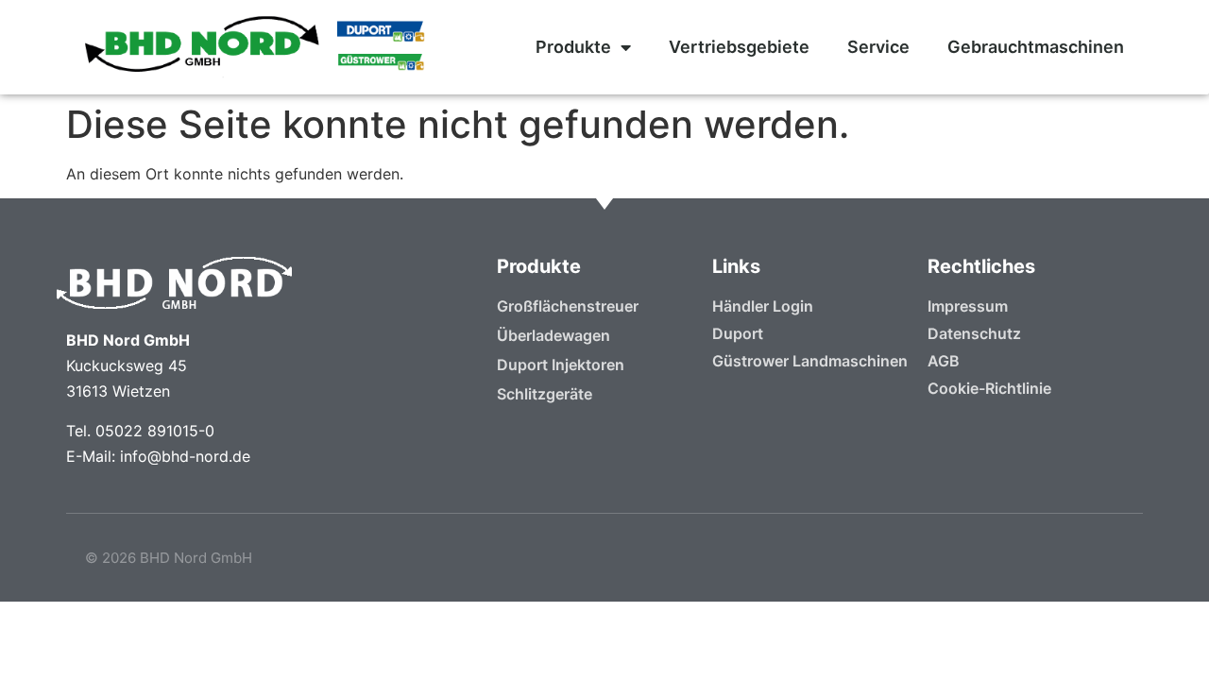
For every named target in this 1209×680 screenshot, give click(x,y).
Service (878, 47)
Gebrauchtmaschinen (1035, 47)
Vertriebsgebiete (739, 47)
